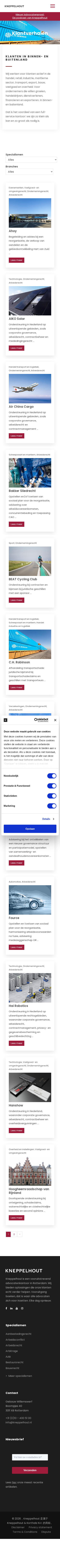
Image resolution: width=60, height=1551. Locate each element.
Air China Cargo (21, 406)
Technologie (15, 279)
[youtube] (17, 1308)
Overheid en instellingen (21, 1149)
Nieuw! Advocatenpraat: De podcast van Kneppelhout (30, 16)
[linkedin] (11, 1308)
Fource (14, 918)
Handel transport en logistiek (24, 366)
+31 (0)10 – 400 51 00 (18, 1418)
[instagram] (22, 1308)
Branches (12, 166)
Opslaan (30, 828)
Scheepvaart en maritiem (22, 454)
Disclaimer (18, 1527)
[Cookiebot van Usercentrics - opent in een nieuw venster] (35, 720)
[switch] (51, 785)
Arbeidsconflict (15, 1340)
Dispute (46, 1532)
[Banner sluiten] (55, 720)
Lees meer (16, 260)
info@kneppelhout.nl (19, 1422)
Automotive (15, 881)
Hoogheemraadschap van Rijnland (29, 1191)
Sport (11, 543)
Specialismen (14, 154)
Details (46, 819)
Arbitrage (12, 1351)
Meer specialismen (20, 1376)
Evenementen (16, 187)
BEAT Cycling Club (23, 579)
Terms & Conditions (25, 1532)
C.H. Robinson (19, 662)
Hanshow (16, 1105)
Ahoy (13, 231)
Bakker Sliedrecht (22, 491)
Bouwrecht (12, 1368)
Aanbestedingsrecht (19, 1334)
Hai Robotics (18, 1006)
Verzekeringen (16, 706)
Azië (8, 1357)
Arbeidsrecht (15, 194)
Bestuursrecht (15, 1362)
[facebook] (6, 1308)
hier (14, 1482)
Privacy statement (40, 1527)
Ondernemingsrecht (37, 191)
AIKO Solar (17, 319)
